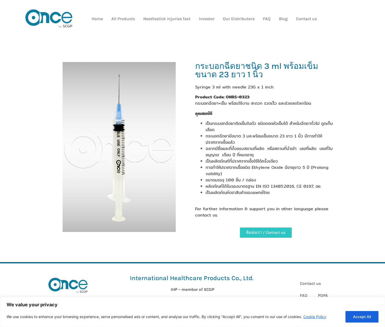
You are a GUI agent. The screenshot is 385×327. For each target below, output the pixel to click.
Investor (206, 18)
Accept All (362, 316)
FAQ (267, 18)
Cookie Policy (314, 316)
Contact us (306, 18)
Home (97, 18)
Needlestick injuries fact (166, 18)
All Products (123, 18)
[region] (192, 312)
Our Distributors (239, 18)
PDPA (323, 295)
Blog (283, 18)
